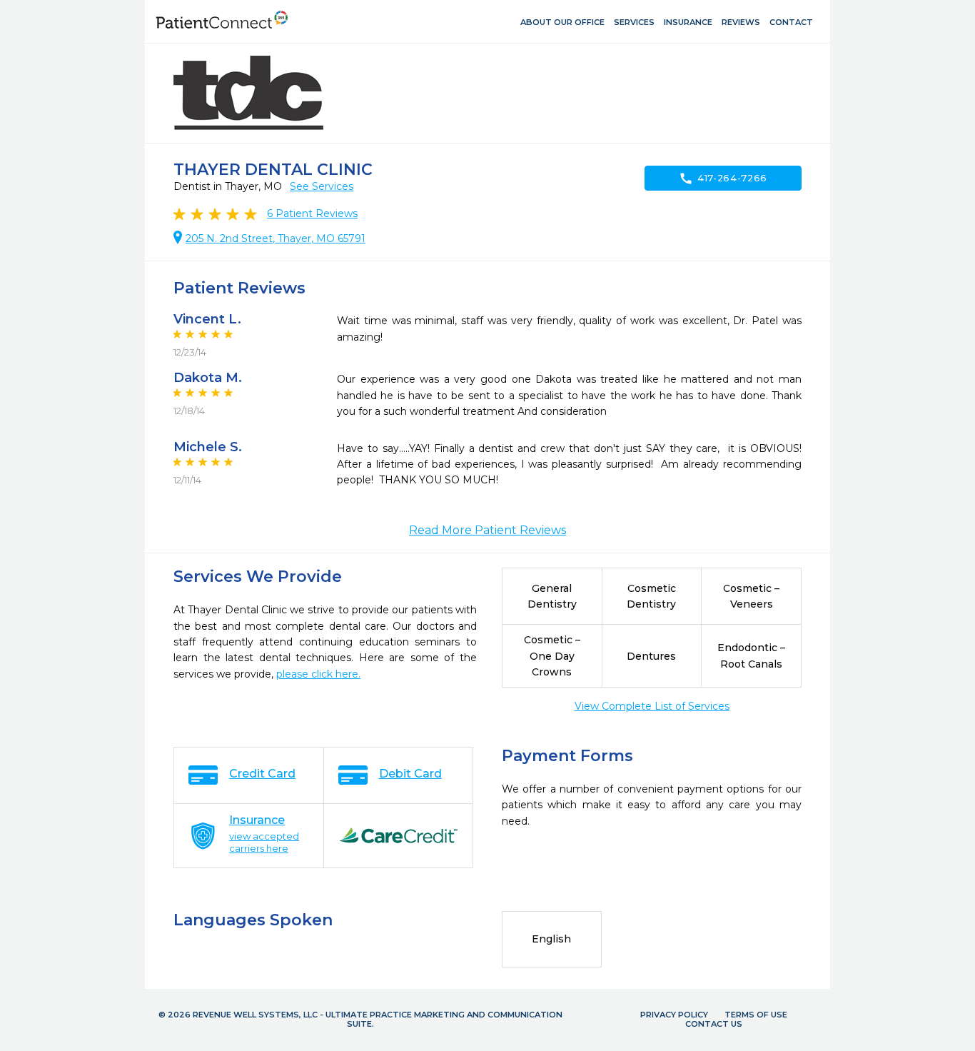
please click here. (318, 674)
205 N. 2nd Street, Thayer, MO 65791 (275, 238)
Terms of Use (755, 1015)
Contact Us (713, 1024)
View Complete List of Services (652, 706)
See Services (321, 186)
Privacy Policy (674, 1015)
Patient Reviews (312, 213)
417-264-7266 (723, 178)
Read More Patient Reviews (487, 530)
